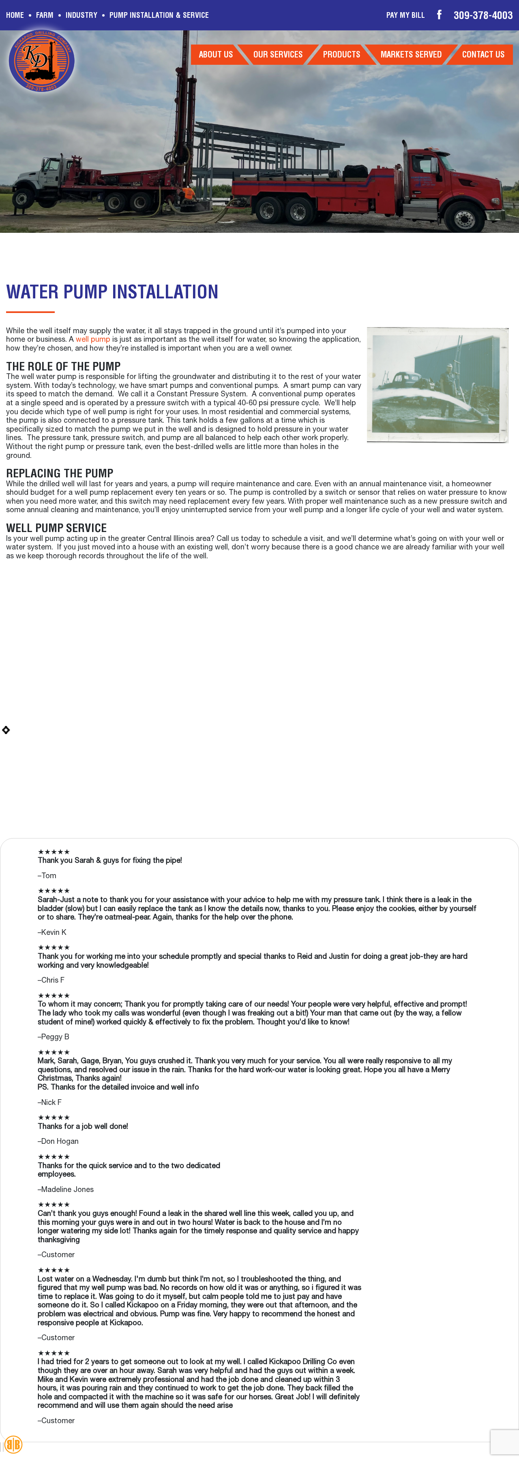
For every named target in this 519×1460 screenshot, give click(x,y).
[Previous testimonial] (0, 1447)
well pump (93, 339)
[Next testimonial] (3, 1447)
